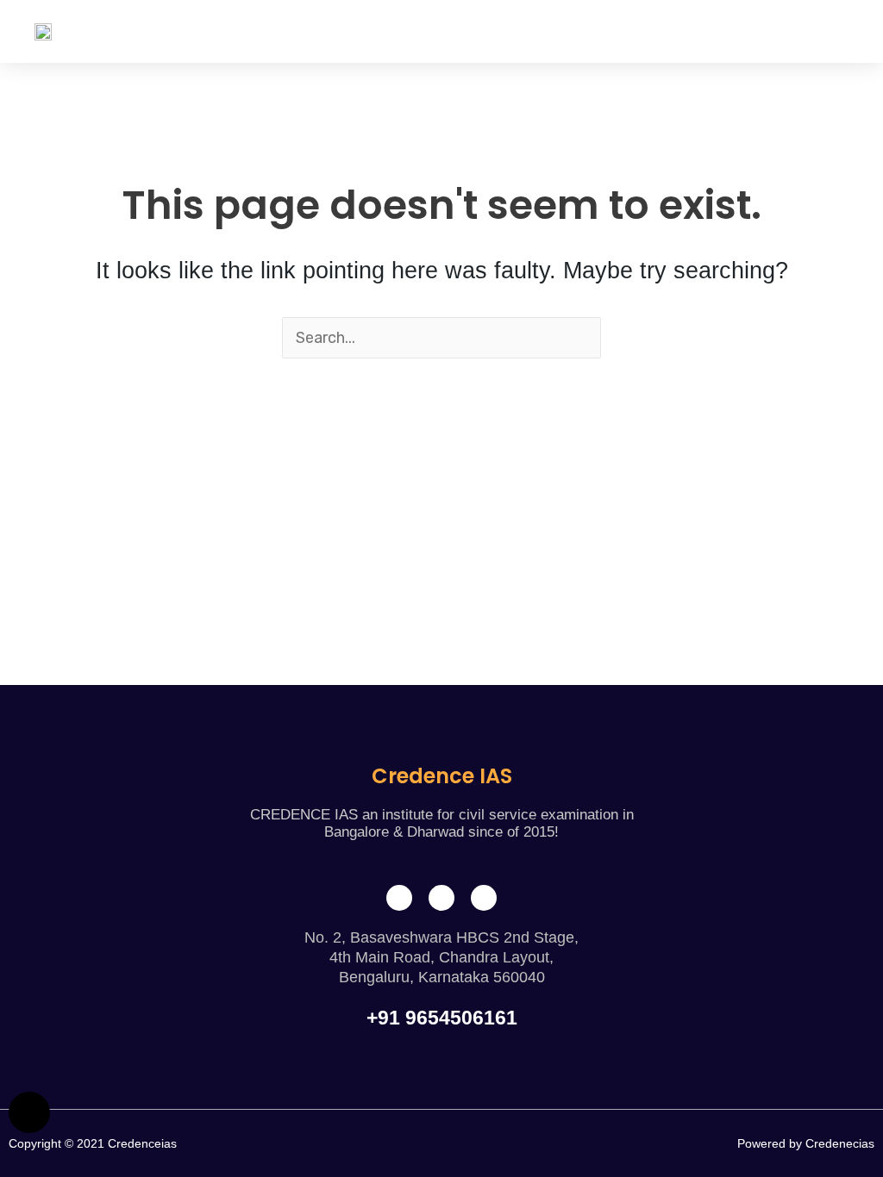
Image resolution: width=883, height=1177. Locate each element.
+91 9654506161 (441, 1017)
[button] (836, 31)
